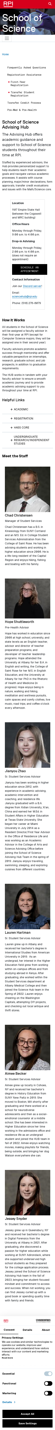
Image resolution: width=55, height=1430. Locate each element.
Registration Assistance (24, 74)
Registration (23, 418)
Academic (21, 409)
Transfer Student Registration (22, 94)
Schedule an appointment (30, 269)
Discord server (32, 286)
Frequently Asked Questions (26, 67)
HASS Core (21, 427)
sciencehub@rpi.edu (24, 296)
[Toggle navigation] (7, 38)
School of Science (22, 23)
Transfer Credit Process (24, 102)
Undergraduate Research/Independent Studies (32, 440)
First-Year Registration (19, 83)
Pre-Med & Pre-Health (22, 110)
